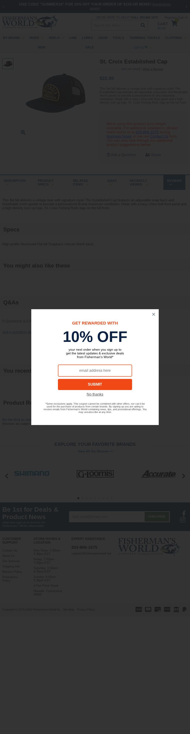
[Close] (154, 314)
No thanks (95, 394)
